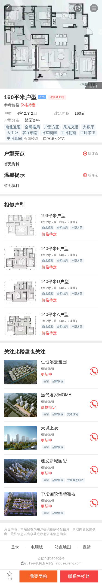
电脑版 (37, 547)
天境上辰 (49, 428)
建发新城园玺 (54, 460)
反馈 (87, 547)
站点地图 (63, 547)
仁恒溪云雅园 (54, 138)
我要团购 (38, 576)
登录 (15, 547)
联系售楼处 (79, 576)
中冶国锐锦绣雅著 (58, 493)
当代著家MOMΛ (56, 395)
